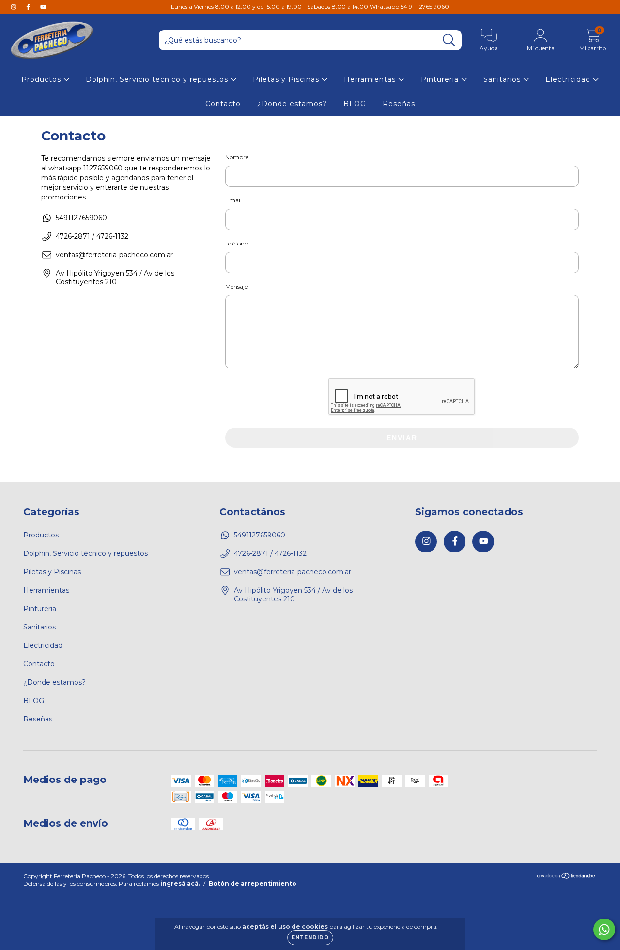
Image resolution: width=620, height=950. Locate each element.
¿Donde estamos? (292, 103)
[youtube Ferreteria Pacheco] (43, 6)
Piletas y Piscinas (287, 79)
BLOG (354, 103)
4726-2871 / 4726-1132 (92, 236)
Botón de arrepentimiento (252, 883)
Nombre (236, 157)
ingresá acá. (180, 883)
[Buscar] (449, 40)
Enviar (402, 438)
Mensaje (236, 286)
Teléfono (236, 243)
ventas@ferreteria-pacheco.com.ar (114, 254)
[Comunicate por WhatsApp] (604, 929)
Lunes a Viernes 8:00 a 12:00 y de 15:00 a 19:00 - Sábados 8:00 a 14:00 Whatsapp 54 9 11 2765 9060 (310, 6)
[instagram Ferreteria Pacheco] (14, 6)
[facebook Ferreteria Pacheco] (29, 6)
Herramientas (371, 79)
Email (233, 200)
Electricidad (569, 79)
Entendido (310, 938)
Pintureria (441, 79)
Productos (42, 79)
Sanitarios (503, 79)
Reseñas (399, 103)
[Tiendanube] (566, 877)
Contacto (223, 103)
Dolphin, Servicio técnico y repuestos (158, 79)
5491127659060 (81, 218)
